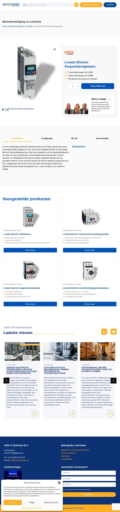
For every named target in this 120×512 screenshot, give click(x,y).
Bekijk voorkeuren (51, 502)
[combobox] (47, 4)
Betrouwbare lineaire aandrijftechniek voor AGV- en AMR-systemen (97, 369)
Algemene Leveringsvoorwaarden (75, 450)
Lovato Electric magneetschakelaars (22, 288)
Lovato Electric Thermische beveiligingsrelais (86, 234)
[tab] (17, 138)
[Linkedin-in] (104, 332)
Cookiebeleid (25, 508)
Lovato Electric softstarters (17, 234)
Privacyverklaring (36, 508)
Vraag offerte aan (97, 86)
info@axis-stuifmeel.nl (19, 460)
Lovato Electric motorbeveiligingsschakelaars (86, 288)
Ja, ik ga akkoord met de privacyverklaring (76, 489)
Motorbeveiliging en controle (20, 26)
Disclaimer (65, 456)
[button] (59, 483)
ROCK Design (77, 508)
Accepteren (12, 502)
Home (4, 26)
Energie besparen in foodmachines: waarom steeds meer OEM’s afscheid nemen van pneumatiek (21, 370)
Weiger (32, 502)
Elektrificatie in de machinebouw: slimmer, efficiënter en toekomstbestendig (56, 370)
